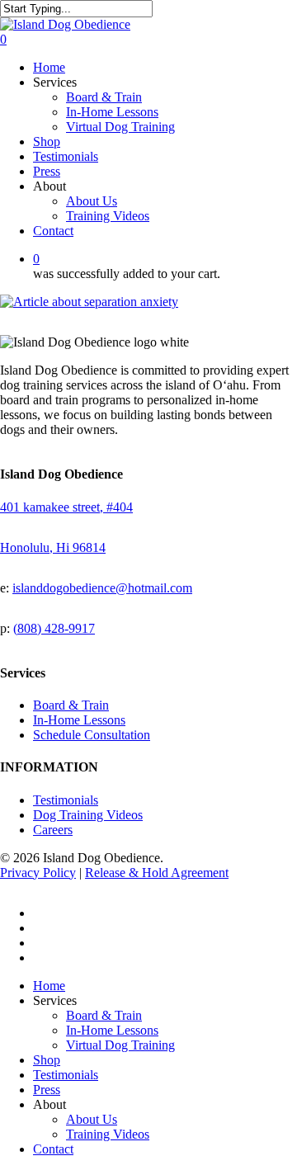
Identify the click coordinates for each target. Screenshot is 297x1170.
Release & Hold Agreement (157, 873)
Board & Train (71, 705)
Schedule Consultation (91, 735)
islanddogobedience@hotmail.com (102, 588)
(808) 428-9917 (54, 628)
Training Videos (107, 1134)
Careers (53, 830)
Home (49, 986)
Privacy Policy (38, 873)
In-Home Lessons (79, 720)
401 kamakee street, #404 (66, 507)
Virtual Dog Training (120, 1045)
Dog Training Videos (88, 815)
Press (46, 1090)
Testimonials (65, 800)
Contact (53, 1149)
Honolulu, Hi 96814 (53, 547)
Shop (46, 1060)
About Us (91, 1119)
